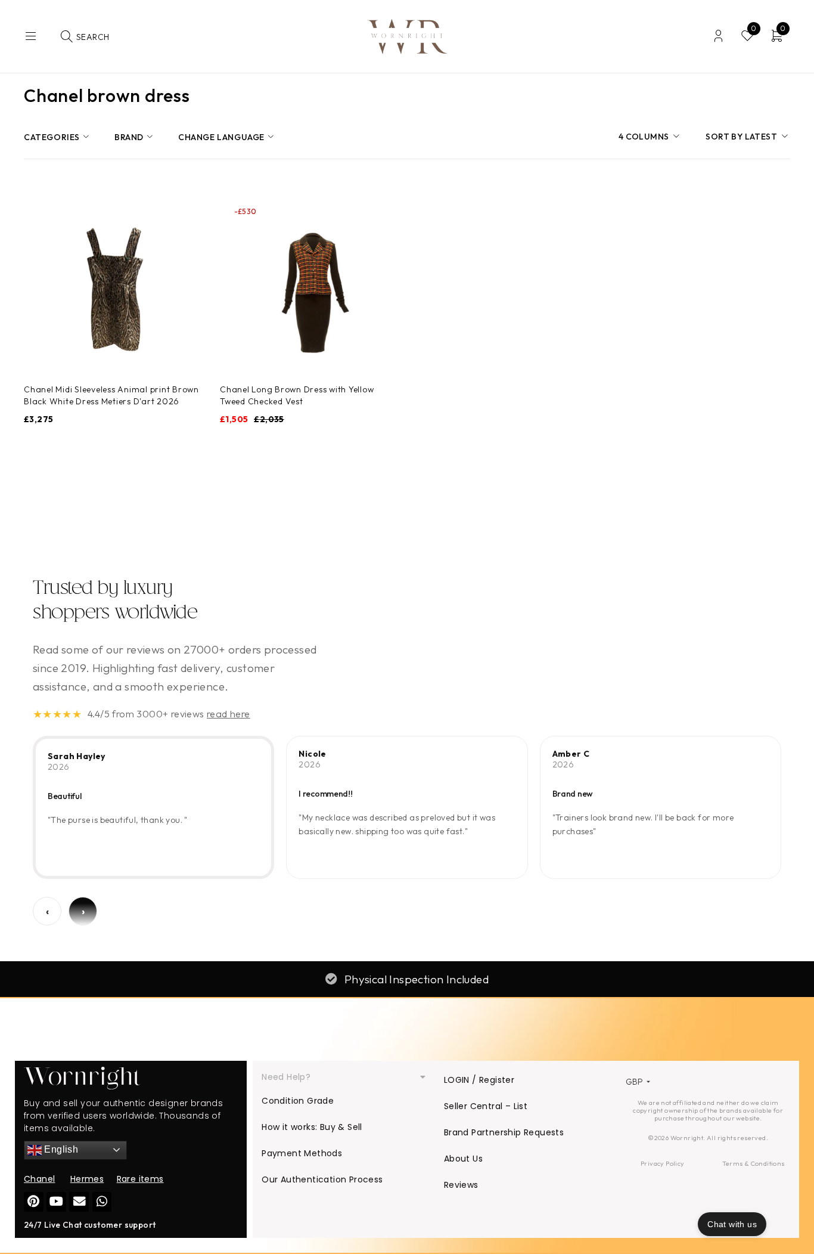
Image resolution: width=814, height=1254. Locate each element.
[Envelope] (79, 1202)
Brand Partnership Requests (504, 1132)
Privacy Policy (663, 1163)
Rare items (140, 1179)
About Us (463, 1159)
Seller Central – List (485, 1106)
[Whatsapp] (102, 1202)
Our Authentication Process (322, 1179)
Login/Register (718, 36)
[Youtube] (56, 1202)
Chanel (39, 1179)
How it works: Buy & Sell (312, 1127)
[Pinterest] (34, 1202)
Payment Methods (302, 1153)
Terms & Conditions (753, 1163)
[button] (344, 1077)
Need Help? (286, 1077)
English (60, 1149)
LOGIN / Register (479, 1080)
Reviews (461, 1185)
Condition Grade (298, 1101)
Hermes (87, 1179)
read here (228, 714)
